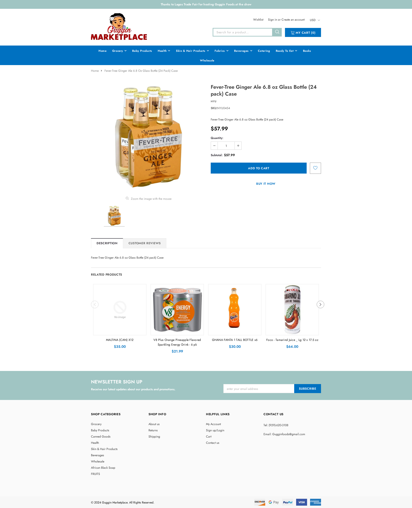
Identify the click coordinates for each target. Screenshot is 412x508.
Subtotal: (217, 155)
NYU (214, 101)
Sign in (273, 19)
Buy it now (266, 184)
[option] (148, 137)
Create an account (293, 19)
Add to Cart (119, 331)
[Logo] (119, 26)
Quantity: (217, 138)
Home (95, 71)
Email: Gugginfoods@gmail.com (284, 434)
